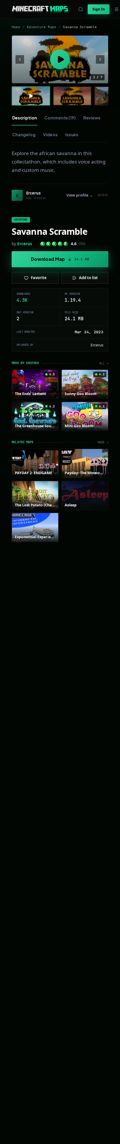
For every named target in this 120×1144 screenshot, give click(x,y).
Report (103, 195)
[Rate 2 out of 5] (48, 243)
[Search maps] (80, 9)
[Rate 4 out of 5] (60, 243)
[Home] (40, 9)
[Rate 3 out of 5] (54, 243)
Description (24, 117)
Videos (50, 134)
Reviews (91, 117)
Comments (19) (59, 117)
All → (103, 363)
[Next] (100, 59)
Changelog (24, 134)
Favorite (39, 277)
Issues (71, 134)
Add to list (88, 277)
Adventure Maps (41, 27)
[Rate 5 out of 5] (65, 243)
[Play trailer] (60, 59)
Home (16, 27)
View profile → (79, 195)
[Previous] (19, 59)
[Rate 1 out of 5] (42, 243)
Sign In (98, 9)
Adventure (21, 219)
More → (103, 442)
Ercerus (24, 243)
